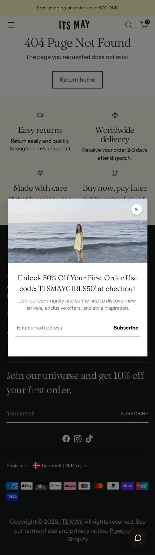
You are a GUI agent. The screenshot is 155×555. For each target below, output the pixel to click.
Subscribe (126, 327)
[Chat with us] (138, 538)
